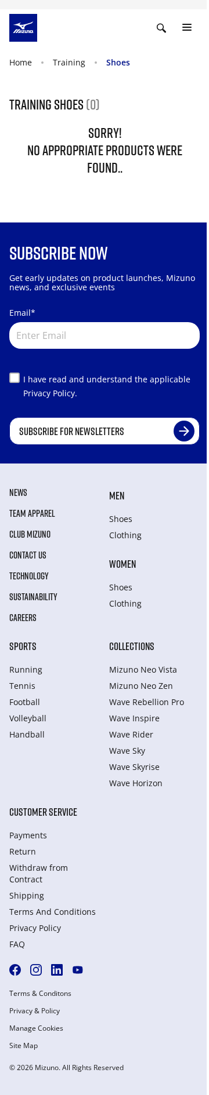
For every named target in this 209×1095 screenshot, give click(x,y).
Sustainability (33, 597)
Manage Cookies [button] (36, 1028)
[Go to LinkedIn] (57, 970)
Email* (22, 312)
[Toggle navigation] (187, 28)
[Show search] (161, 28)
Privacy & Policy (34, 1011)
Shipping (26, 895)
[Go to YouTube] (78, 970)
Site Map (23, 1046)
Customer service (43, 811)
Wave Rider (131, 734)
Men (116, 495)
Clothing (125, 535)
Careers (23, 617)
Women (122, 563)
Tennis (22, 685)
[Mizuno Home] (23, 26)
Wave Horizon (136, 783)
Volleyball (27, 718)
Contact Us (27, 555)
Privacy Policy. (50, 393)
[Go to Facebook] (15, 970)
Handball (27, 734)
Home (20, 62)
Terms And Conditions (52, 911)
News (18, 492)
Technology (29, 576)
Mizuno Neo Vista (143, 669)
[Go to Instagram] (36, 970)
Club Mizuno (30, 534)
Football (24, 701)
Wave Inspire (134, 718)
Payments (28, 835)
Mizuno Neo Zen (141, 685)
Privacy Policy (35, 927)
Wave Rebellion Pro (146, 701)
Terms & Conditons (40, 994)
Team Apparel (32, 513)
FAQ (17, 944)
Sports (23, 646)
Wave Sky (127, 750)
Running (25, 669)
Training (69, 62)
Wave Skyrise (134, 766)
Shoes (118, 62)
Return (22, 851)
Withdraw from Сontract (38, 873)
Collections (131, 646)
